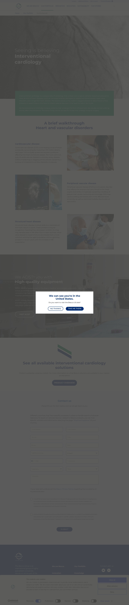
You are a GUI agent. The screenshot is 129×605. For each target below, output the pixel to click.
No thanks (55, 309)
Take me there (74, 309)
